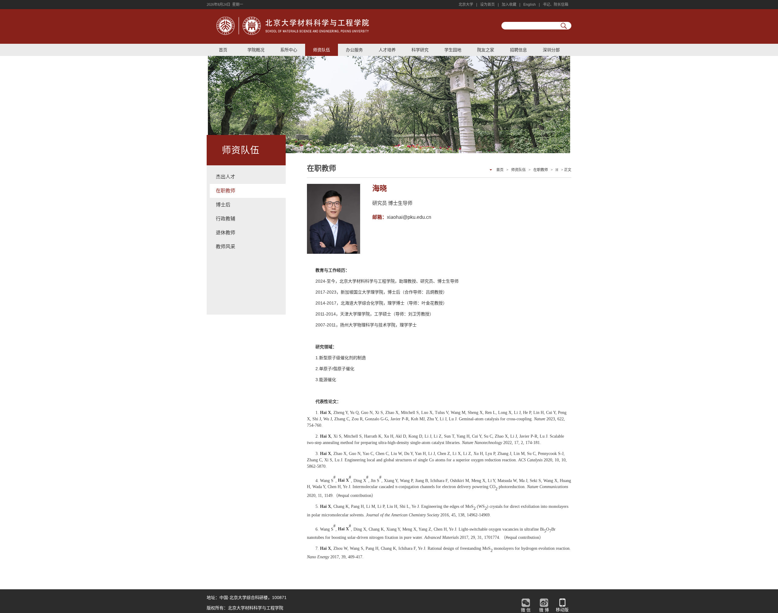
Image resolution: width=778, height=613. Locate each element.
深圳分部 (551, 49)
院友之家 (485, 49)
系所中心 (288, 49)
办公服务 (354, 49)
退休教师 (225, 232)
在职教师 (225, 190)
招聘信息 (518, 49)
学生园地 (452, 49)
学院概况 (255, 49)
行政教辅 (225, 218)
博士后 (223, 204)
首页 (223, 49)
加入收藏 (509, 4)
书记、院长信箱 (555, 4)
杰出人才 (225, 176)
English (529, 4)
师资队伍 (321, 49)
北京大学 (466, 4)
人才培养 (387, 49)
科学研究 (420, 49)
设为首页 (487, 4)
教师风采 (225, 246)
